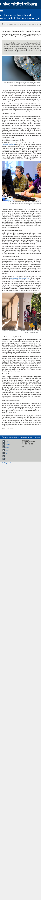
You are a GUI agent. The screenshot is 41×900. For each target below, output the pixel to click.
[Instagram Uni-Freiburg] (4, 447)
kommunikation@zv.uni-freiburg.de (31, 446)
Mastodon (7, 458)
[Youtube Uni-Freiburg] (4, 450)
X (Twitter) (7, 444)
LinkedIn (7, 456)
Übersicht (5, 437)
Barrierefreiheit (14, 437)
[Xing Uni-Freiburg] (4, 453)
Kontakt (22, 437)
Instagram (7, 447)
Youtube (7, 450)
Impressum (29, 437)
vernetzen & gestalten (29, 24)
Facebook (7, 441)
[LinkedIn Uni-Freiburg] (4, 456)
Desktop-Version (7, 463)
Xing (6, 453)
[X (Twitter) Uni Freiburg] (4, 444)
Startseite (2, 24)
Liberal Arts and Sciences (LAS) (20, 278)
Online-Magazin (14, 24)
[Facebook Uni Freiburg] (4, 441)
